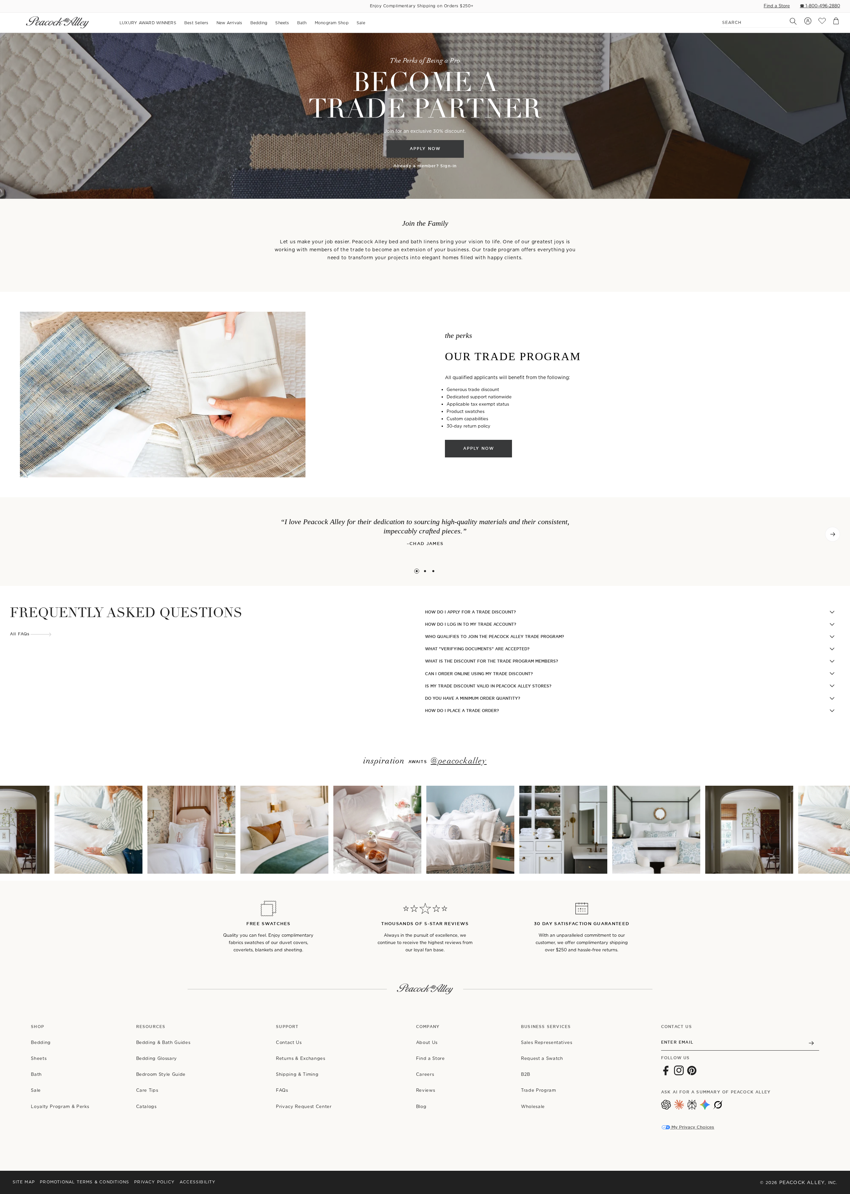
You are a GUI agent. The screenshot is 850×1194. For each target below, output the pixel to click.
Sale (36, 1090)
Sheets (38, 1058)
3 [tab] (433, 571)
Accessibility (198, 1181)
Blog (421, 1106)
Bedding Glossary (156, 1058)
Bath (36, 1074)
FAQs (282, 1090)
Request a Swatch (542, 1058)
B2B (525, 1074)
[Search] (789, 21)
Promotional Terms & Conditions (84, 1181)
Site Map (24, 1181)
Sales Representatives (546, 1042)
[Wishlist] (822, 22)
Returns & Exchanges (300, 1058)
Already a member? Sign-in (425, 166)
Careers (425, 1074)
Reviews (425, 1090)
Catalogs (146, 1106)
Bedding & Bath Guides (163, 1042)
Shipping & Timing (297, 1074)
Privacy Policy (154, 1181)
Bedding (41, 1042)
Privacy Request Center (303, 1106)
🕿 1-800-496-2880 (820, 5)
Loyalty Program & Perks (60, 1106)
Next (832, 534)
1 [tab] (416, 571)
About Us (427, 1042)
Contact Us (289, 1042)
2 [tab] (425, 571)
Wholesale (533, 1106)
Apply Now (425, 149)
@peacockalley (459, 761)
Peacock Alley (802, 1182)
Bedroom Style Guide (161, 1074)
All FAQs (20, 634)
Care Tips (147, 1090)
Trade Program (538, 1090)
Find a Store (777, 5)
